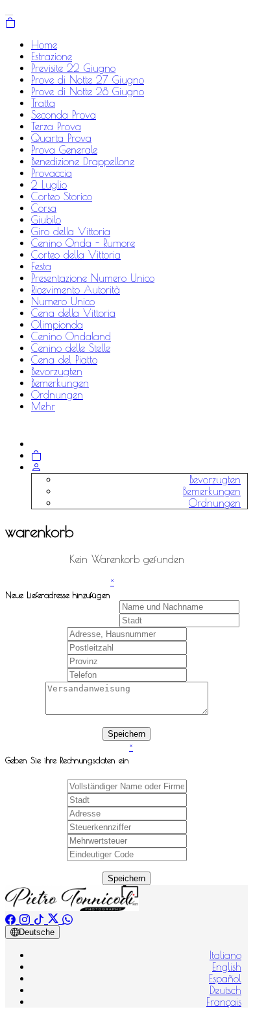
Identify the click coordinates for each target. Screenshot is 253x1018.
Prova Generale (64, 150)
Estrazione (51, 56)
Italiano (225, 955)
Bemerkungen (60, 383)
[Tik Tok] (41, 919)
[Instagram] (26, 919)
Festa (41, 266)
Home (44, 45)
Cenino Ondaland (71, 336)
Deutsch (225, 990)
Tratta (43, 103)
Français (223, 1002)
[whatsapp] (67, 919)
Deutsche (36, 932)
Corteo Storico (61, 196)
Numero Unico (63, 301)
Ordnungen (57, 394)
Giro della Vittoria (70, 231)
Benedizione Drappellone (82, 161)
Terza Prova (56, 126)
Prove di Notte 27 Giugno (87, 80)
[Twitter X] (55, 919)
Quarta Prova (61, 138)
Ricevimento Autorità (75, 289)
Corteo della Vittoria (76, 254)
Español (225, 978)
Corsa (43, 208)
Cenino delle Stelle (70, 348)
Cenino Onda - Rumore (83, 243)
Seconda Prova (63, 115)
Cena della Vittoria (73, 313)
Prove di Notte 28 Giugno (87, 91)
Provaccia (51, 173)
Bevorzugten (56, 371)
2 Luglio (49, 185)
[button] (36, 467)
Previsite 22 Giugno (73, 68)
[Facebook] (12, 919)
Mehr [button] (43, 406)
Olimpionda (57, 324)
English (226, 967)
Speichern (126, 734)
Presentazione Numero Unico (92, 278)
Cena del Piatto (64, 359)
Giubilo (46, 220)
